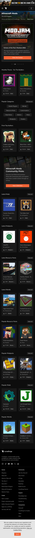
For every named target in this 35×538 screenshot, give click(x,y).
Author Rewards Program (8, 504)
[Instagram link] (3, 464)
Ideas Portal (21, 475)
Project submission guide (8, 501)
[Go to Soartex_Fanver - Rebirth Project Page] (26, 272)
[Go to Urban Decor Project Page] (9, 84)
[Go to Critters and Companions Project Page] (9, 140)
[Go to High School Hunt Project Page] (9, 304)
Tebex (19, 513)
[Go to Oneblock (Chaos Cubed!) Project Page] (9, 431)
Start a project (5, 498)
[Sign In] (31, 8)
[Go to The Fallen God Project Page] (26, 208)
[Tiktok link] (6, 464)
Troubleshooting (22, 498)
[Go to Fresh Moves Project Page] (26, 336)
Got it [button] (17, 534)
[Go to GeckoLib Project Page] (9, 399)
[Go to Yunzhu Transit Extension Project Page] (9, 208)
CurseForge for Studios (24, 510)
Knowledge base (22, 496)
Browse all (29, 101)
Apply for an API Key (7, 506)
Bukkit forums (22, 486)
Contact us (21, 501)
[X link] (15, 464)
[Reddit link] (18, 464)
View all (30, 194)
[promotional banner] (17, 3)
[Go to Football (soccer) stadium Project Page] (26, 304)
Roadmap (20, 483)
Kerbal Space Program (7, 486)
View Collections (17, 185)
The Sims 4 (4, 481)
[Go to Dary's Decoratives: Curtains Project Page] (26, 84)
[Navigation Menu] (2, 8)
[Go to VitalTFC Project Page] (9, 240)
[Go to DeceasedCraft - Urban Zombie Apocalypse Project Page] (26, 368)
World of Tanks (5, 492)
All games (4, 473)
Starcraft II (4, 483)
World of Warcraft (6, 478)
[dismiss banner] (32, 2)
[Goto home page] (6, 8)
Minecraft (4, 475)
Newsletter (21, 481)
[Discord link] (12, 464)
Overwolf (20, 508)
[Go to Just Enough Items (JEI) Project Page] (26, 399)
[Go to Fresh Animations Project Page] (9, 336)
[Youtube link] (9, 464)
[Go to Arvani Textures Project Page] (9, 272)
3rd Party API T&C (6, 509)
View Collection (17, 57)
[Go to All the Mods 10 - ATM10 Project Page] (9, 368)
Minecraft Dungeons (7, 489)
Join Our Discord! (22, 473)
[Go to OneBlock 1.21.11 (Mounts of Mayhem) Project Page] (26, 431)
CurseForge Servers (23, 489)
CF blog (20, 478)
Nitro (19, 516)
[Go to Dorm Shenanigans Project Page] (26, 240)
